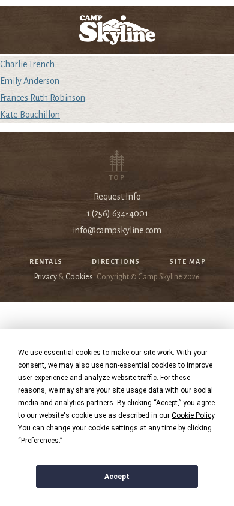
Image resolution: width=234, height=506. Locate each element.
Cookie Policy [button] (193, 415)
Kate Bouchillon (30, 114)
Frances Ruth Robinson (42, 98)
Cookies (79, 277)
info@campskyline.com (117, 230)
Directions (116, 261)
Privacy (45, 277)
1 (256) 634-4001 (117, 213)
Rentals (46, 261)
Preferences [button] (40, 440)
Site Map (187, 261)
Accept (117, 476)
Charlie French (27, 64)
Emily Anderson (29, 81)
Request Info (117, 196)
